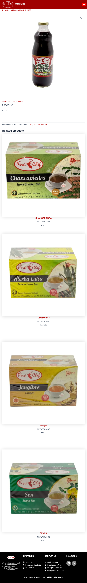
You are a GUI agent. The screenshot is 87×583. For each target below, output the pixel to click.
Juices (4, 101)
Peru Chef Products (15, 101)
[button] (84, 4)
